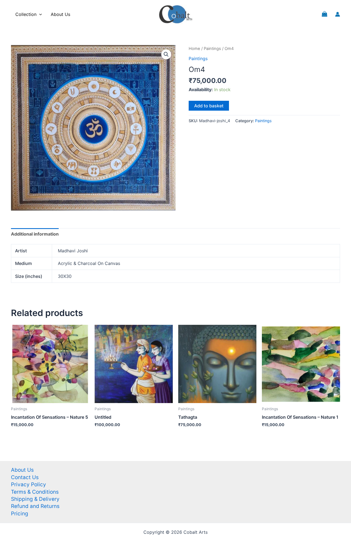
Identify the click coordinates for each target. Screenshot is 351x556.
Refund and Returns (35, 506)
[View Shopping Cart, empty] (324, 14)
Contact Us (25, 477)
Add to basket (208, 105)
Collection (25, 14)
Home (194, 48)
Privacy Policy (28, 484)
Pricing (19, 513)
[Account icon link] (337, 14)
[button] (166, 54)
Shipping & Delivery (35, 499)
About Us (60, 14)
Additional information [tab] (35, 234)
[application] (39, 14)
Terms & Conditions (35, 492)
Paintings (212, 48)
